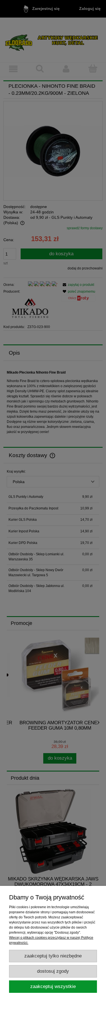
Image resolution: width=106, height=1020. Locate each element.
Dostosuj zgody (53, 971)
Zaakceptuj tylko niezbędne (53, 956)
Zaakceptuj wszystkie (53, 986)
